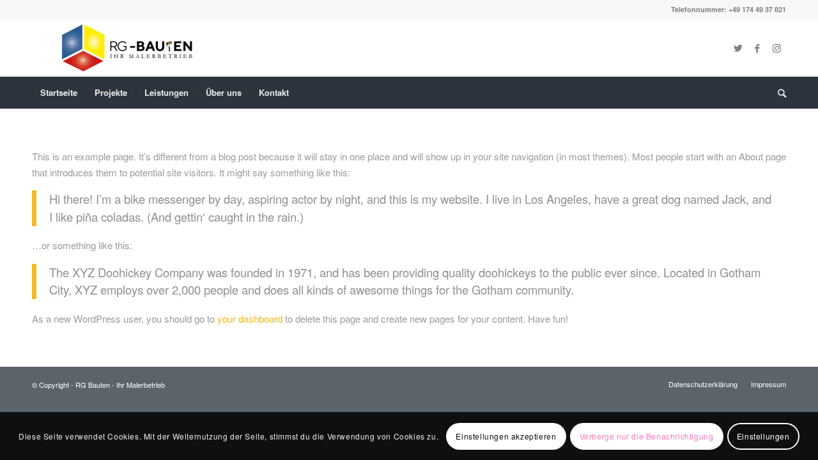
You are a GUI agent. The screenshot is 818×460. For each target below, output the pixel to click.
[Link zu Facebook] (757, 47)
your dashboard (249, 318)
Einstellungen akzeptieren (506, 435)
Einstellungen (763, 435)
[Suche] (777, 93)
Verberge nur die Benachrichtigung (647, 435)
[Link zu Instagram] (776, 47)
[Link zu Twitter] (738, 47)
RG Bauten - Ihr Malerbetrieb (120, 384)
